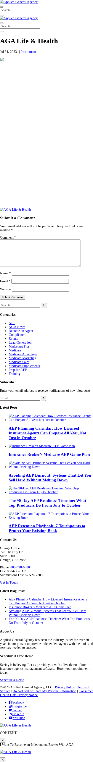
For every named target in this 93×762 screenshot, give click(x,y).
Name (5, 273)
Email (5, 281)
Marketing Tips (19, 346)
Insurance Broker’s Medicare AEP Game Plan (49, 454)
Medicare (15, 350)
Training (14, 373)
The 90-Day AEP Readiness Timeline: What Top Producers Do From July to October (47, 503)
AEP (12, 323)
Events (13, 338)
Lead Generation (20, 342)
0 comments (29, 51)
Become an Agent (21, 331)
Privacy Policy (65, 687)
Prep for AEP (18, 370)
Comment (8, 237)
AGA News (17, 327)
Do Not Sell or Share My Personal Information (44, 691)
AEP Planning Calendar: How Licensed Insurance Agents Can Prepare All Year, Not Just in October (47, 433)
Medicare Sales (19, 362)
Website (5, 289)
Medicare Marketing (22, 358)
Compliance (17, 335)
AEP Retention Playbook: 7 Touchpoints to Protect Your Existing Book (47, 528)
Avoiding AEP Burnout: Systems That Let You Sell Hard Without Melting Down (50, 477)
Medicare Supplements (24, 366)
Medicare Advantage (23, 354)
